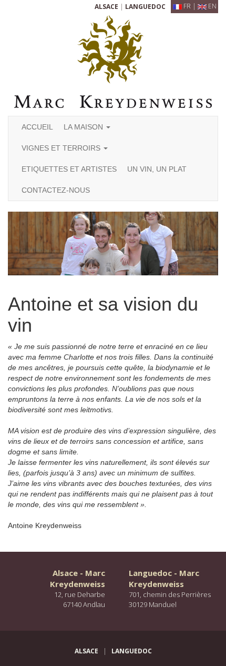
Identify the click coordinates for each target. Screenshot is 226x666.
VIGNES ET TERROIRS (62, 148)
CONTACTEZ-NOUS (56, 190)
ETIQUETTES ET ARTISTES (69, 169)
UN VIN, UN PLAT (157, 169)
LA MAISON (84, 127)
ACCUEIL (37, 127)
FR (187, 6)
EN (212, 6)
